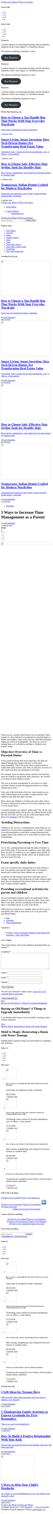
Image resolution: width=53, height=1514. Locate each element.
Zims (8, 242)
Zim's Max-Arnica (13, 244)
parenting (10, 920)
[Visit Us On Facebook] (11, 1204)
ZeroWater (10, 249)
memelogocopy (17, 213)
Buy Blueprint (11, 57)
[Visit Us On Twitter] (10, 1198)
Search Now (30, 220)
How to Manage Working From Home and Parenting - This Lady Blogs (28, 934)
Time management (13, 923)
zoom (8, 235)
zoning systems (12, 237)
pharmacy (14, 817)
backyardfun (11, 207)
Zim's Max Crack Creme (16, 247)
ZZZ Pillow (11, 231)
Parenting (10, 506)
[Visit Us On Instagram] (29, 1198)
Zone (8, 240)
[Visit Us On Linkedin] (44, 1204)
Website (4, 982)
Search (29, 1234)
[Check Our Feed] (9, 1207)
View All (18, 112)
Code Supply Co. (39, 1509)
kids (8, 918)
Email (4, 977)
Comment (6, 952)
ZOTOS (9, 233)
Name (4, 973)
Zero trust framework (14, 251)
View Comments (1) (9, 998)
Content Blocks (12, 211)
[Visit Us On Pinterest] (31, 1204)
